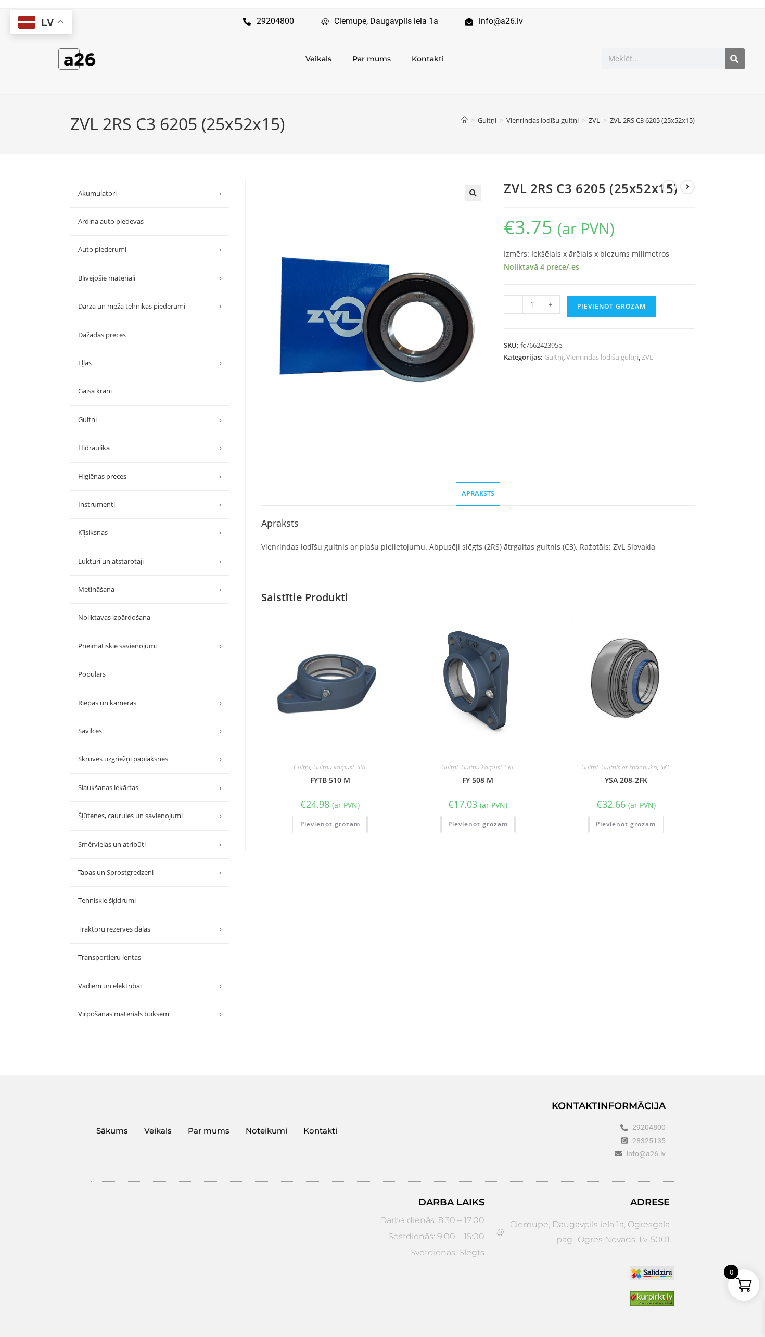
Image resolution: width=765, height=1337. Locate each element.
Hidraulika (150, 447)
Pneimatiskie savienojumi (150, 646)
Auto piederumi (150, 249)
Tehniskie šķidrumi (107, 900)
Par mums (371, 58)
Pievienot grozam (611, 306)
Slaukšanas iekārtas (150, 787)
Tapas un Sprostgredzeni (150, 872)
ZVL (647, 357)
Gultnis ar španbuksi (629, 766)
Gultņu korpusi (333, 766)
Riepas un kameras (150, 702)
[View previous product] (669, 187)
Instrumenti (150, 504)
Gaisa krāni (95, 391)
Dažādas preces (102, 334)
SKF (362, 766)
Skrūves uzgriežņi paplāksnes (150, 758)
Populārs (92, 674)
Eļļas (150, 362)
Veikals (318, 58)
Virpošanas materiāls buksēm (150, 1013)
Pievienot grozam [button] (330, 824)
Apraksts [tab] (478, 493)
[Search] (735, 58)
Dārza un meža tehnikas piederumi (150, 306)
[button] (473, 193)
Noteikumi (266, 1131)
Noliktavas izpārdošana (114, 617)
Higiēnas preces (150, 476)
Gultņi (553, 357)
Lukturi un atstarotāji (150, 561)
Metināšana (150, 589)
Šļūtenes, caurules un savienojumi (150, 815)
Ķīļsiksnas (150, 532)
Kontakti (428, 58)
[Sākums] (464, 120)
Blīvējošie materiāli (150, 278)
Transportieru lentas (109, 957)
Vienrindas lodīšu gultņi (602, 357)
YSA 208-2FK (626, 780)
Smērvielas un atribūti (150, 844)
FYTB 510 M (330, 780)
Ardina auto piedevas (111, 221)
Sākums (112, 1131)
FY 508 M (477, 780)
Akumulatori (150, 193)
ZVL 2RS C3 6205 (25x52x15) (652, 120)
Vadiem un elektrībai (150, 985)
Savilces (150, 730)
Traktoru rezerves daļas (150, 929)
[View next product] (687, 187)
